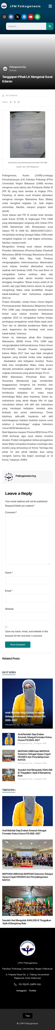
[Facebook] (11, 17)
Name (9, 572)
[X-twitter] (18, 17)
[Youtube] (31, 17)
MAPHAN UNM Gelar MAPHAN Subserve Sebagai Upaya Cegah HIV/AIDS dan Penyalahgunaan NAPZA (27, 877)
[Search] (50, 26)
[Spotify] (37, 17)
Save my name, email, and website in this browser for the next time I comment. (26, 633)
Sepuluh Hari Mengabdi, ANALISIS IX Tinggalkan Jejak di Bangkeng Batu (35, 773)
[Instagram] (4, 17)
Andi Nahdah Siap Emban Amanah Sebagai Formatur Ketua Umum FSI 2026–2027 (25, 716)
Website (9, 609)
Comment (11, 512)
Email (9, 591)
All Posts (13, 70)
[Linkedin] (24, 17)
